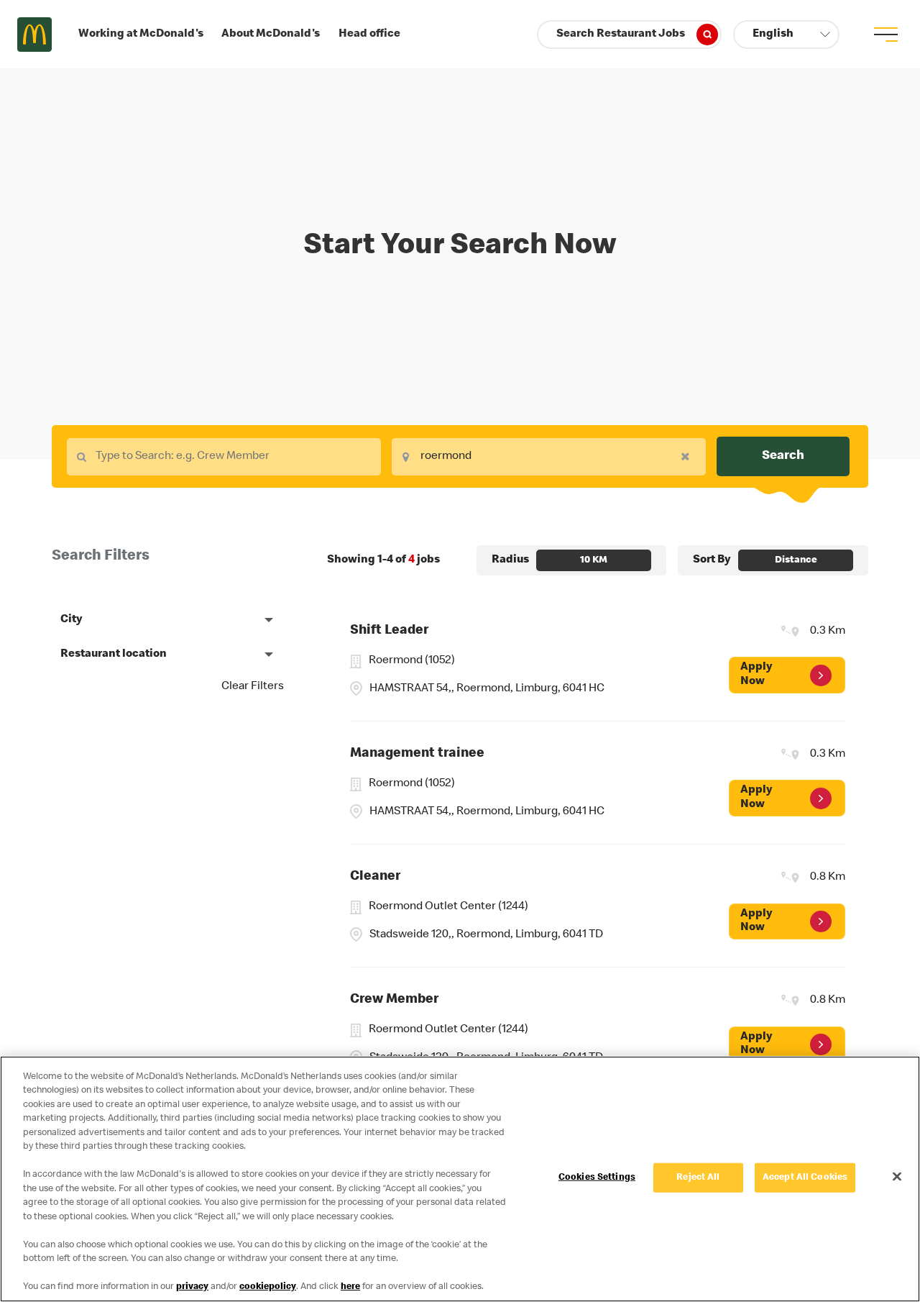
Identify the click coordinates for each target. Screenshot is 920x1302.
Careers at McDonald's (34, 34)
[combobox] (224, 456)
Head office (369, 34)
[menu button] (885, 34)
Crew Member (394, 1000)
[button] (786, 34)
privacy (192, 1287)
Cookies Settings (596, 1178)
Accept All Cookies (805, 1178)
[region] (460, 1179)
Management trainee (417, 754)
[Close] (897, 1176)
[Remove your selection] (689, 456)
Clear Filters (252, 687)
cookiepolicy (267, 1287)
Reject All (697, 1178)
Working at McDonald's (140, 34)
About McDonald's (270, 34)
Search (783, 456)
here (350, 1287)
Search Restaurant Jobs (620, 34)
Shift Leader (389, 631)
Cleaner (375, 877)
